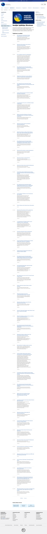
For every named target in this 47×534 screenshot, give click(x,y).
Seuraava (25, 498)
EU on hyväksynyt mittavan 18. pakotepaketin (24, 54)
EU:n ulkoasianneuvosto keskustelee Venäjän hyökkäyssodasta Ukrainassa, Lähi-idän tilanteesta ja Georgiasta (25, 385)
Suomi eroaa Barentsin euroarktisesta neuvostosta (25, 446)
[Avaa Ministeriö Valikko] (31, 8)
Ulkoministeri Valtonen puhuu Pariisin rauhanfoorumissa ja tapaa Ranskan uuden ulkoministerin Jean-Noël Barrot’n (25, 489)
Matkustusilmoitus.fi (38, 517)
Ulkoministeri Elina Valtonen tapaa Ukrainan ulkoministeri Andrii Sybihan (24, 45)
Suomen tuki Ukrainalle (5, 30)
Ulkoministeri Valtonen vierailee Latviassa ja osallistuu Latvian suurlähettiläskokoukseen (25, 316)
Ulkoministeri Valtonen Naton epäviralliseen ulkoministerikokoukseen (23, 124)
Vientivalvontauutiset (4, 20)
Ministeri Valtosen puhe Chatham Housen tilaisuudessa (25, 205)
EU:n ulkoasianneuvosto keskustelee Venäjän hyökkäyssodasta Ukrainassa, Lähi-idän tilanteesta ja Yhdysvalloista (25, 326)
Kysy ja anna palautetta (39, 525)
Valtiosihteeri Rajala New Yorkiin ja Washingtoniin (24, 231)
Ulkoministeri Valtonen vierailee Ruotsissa (23, 157)
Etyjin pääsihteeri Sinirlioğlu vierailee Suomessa (24, 345)
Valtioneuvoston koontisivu (40, 21)
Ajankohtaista (3, 12)
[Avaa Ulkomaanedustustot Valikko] (39, 8)
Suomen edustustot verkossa (8, 525)
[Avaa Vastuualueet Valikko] (8, 8)
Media (45, 0)
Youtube (25, 517)
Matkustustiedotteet (4, 24)
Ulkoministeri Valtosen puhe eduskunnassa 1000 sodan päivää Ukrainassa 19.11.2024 (25, 454)
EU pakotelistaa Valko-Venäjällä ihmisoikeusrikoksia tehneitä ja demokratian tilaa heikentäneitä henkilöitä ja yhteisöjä (25, 173)
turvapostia (3, 518)
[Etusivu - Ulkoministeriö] (7, 4)
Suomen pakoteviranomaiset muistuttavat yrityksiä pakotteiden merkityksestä (25, 93)
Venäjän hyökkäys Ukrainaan (5, 25)
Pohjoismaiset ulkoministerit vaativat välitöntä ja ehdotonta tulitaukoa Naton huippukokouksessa (24, 76)
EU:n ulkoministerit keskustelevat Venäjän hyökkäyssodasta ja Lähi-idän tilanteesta (23, 36)
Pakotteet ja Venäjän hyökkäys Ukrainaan (5, 28)
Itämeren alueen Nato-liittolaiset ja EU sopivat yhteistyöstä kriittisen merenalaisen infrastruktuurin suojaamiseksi (25, 115)
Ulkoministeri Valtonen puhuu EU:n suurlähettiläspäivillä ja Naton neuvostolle (23, 294)
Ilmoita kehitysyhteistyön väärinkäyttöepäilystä (39, 519)
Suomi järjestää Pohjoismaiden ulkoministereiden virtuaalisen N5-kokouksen (24, 266)
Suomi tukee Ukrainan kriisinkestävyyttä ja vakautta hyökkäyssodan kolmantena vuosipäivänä (25, 241)
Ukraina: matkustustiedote (40, 16)
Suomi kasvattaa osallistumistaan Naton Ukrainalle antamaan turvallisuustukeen (25, 421)
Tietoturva (26, 525)
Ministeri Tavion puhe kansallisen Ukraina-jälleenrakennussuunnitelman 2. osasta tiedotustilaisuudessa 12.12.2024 (23, 394)
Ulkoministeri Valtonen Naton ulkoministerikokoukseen (25, 165)
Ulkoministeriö (38, 514)
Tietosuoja (21, 525)
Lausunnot (2, 17)
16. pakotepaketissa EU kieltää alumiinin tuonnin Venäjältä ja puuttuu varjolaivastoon (24, 222)
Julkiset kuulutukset (4, 36)
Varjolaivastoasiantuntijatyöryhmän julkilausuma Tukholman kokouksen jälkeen (24, 251)
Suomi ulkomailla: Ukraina (40, 22)
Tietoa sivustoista (16, 525)
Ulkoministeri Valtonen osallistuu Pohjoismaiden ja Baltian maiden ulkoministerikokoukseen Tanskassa (25, 132)
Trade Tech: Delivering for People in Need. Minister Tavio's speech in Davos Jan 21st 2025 (25, 311)
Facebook (25, 516)
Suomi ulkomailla (38, 515)
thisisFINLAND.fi (38, 516)
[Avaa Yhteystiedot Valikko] (44, 8)
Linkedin (25, 515)
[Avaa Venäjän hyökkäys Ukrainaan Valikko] (10, 26)
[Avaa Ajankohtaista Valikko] (14, 8)
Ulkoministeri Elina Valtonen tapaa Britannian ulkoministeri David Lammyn (24, 302)
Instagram (25, 514)
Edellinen (21, 498)
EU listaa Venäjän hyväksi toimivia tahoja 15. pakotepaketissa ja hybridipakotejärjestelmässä (24, 354)
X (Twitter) (25, 513)
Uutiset (2, 15)
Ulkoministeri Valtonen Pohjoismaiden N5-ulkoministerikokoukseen (23, 413)
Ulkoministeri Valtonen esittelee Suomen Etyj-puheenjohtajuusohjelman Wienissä (24, 335)
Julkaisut (2, 22)
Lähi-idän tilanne (3, 34)
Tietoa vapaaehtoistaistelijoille (5, 32)
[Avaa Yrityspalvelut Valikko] (26, 8)
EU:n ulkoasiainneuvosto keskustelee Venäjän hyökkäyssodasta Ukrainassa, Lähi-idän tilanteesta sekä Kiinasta (25, 84)
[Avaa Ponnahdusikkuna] (23, 17)
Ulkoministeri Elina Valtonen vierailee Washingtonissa (25, 150)
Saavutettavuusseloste (31, 525)
